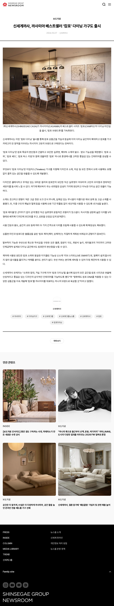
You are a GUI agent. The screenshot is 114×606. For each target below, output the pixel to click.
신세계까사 (63, 33)
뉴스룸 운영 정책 (58, 549)
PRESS (6, 532)
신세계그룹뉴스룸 (67, 316)
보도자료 (57, 19)
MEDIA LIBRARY (11, 549)
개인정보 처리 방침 (59, 543)
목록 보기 (57, 341)
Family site (8, 571)
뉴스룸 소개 (56, 532)
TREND (6, 554)
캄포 (100, 316)
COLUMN (7, 543)
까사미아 (17, 316)
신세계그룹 (49, 316)
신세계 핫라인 (57, 538)
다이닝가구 (33, 316)
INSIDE (6, 426)
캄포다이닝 (58, 322)
